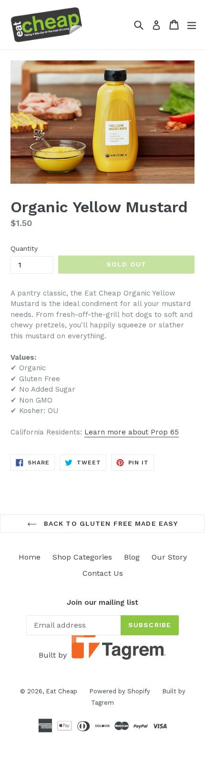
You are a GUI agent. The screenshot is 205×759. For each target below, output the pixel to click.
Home (30, 557)
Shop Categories (82, 557)
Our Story (169, 557)
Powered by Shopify (119, 691)
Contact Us (102, 573)
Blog (132, 557)
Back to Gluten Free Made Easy (109, 523)
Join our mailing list (102, 602)
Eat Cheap (61, 691)
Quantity (24, 248)
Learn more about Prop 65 (131, 432)
